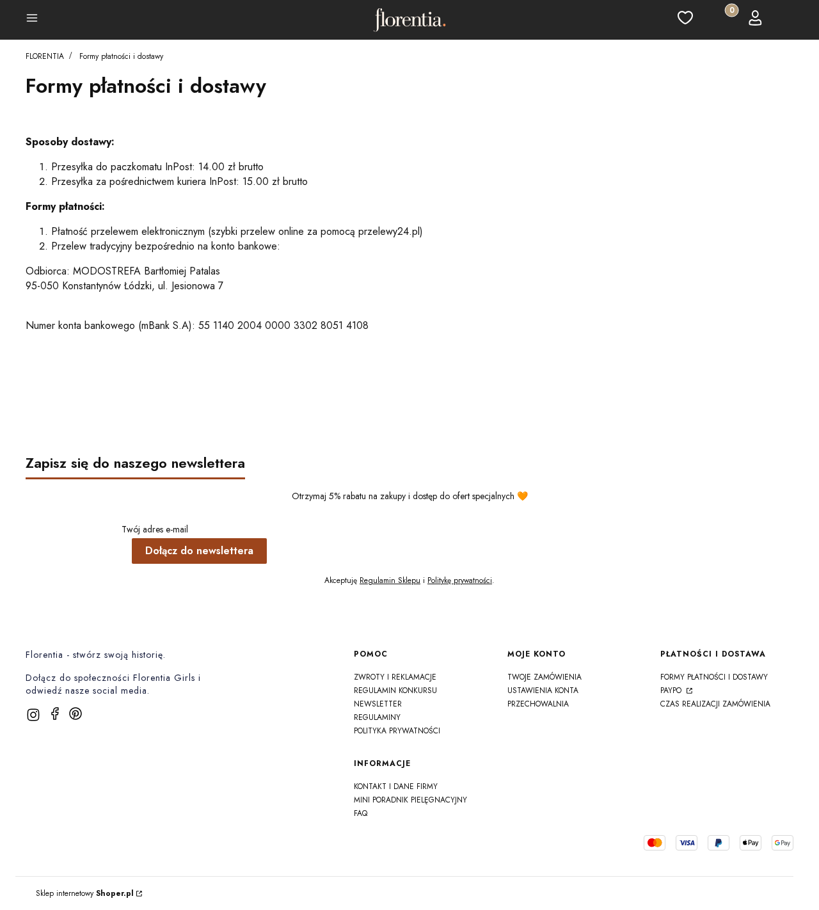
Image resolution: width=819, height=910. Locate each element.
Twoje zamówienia (544, 677)
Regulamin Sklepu (390, 580)
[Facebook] (55, 713)
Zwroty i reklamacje (395, 677)
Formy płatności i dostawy (714, 677)
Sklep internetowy (85, 893)
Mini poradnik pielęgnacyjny (410, 800)
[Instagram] (33, 714)
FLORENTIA (45, 56)
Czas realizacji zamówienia (715, 704)
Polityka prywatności (397, 731)
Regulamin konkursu (395, 690)
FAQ (360, 813)
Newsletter (378, 704)
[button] (32, 20)
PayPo (672, 690)
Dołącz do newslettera (199, 550)
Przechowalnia (538, 704)
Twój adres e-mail (155, 529)
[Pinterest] (75, 713)
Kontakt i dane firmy (396, 786)
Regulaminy (377, 717)
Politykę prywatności (459, 580)
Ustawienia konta (542, 690)
